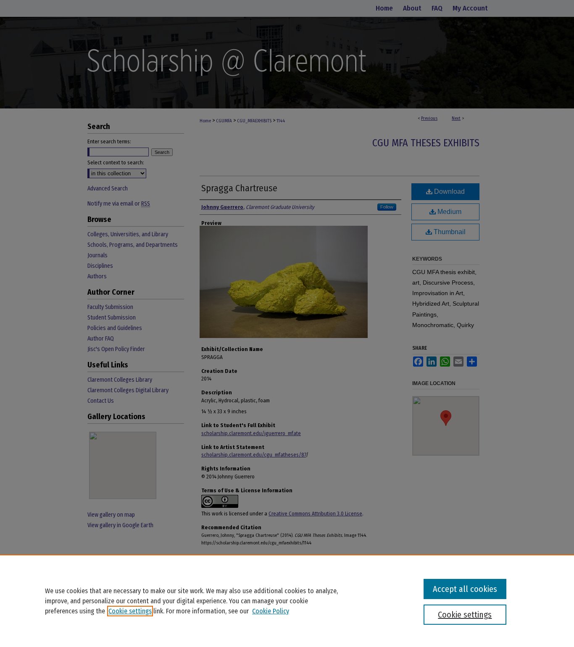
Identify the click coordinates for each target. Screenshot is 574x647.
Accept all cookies (465, 589)
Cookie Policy (270, 611)
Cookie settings (130, 611)
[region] (287, 601)
